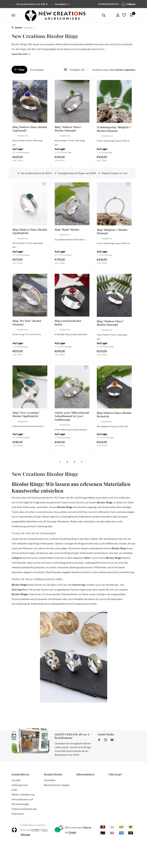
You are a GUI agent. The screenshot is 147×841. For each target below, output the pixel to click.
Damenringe (78, 584)
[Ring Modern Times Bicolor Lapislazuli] (30, 101)
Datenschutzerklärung (24, 808)
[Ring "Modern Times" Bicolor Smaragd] (72, 101)
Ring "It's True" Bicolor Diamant (27, 322)
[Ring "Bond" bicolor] (72, 203)
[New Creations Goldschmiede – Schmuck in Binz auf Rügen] (55, 15)
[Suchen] (103, 15)
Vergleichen (22, 135)
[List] (65, 69)
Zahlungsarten (20, 784)
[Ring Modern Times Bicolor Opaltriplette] (30, 203)
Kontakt (16, 780)
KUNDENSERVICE (108, 4)
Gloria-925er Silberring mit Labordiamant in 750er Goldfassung (72, 416)
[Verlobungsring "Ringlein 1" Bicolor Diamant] (114, 101)
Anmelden (49, 780)
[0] (130, 15)
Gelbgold (17, 557)
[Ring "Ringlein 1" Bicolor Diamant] (114, 203)
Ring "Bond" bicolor (67, 229)
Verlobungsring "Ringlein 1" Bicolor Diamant (114, 129)
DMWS (35, 829)
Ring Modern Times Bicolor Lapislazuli (30, 128)
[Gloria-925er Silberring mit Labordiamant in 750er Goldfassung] (72, 386)
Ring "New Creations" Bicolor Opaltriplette (26, 414)
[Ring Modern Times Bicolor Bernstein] (114, 386)
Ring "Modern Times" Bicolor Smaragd (68, 128)
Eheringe (17, 589)
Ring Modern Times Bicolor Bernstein (114, 414)
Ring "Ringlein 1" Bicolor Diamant (112, 231)
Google (72, 832)
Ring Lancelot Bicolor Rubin (68, 322)
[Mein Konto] (117, 15)
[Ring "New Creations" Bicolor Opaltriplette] (30, 386)
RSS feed (25, 834)
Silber (87, 557)
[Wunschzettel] (124, 15)
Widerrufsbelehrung (23, 794)
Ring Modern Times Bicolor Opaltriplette (30, 231)
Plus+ (45, 829)
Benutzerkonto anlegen (57, 784)
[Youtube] (112, 740)
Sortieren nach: (100, 69)
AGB (14, 789)
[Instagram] (105, 740)
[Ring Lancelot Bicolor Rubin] (72, 295)
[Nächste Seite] (81, 461)
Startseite (28, 27)
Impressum (18, 813)
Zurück (18, 27)
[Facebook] (99, 740)
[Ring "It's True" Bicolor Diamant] (30, 295)
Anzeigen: (75, 69)
